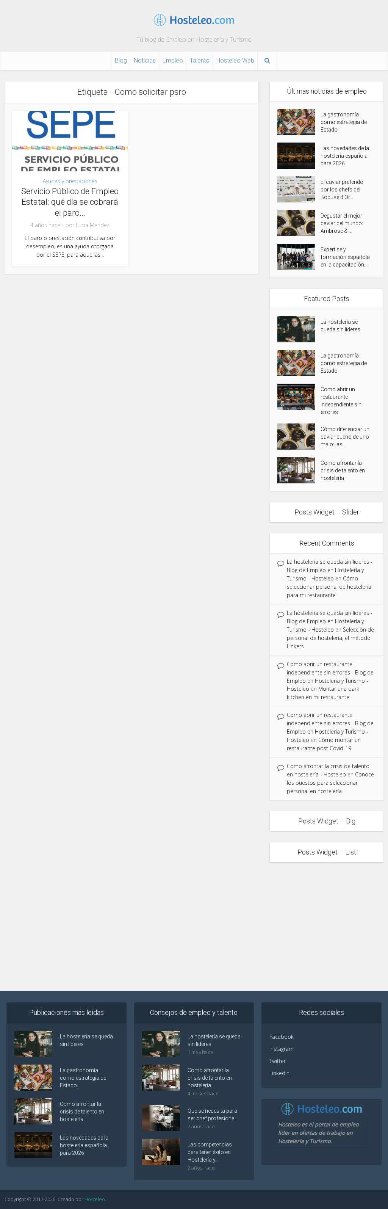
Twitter (277, 1061)
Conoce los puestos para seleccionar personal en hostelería (330, 783)
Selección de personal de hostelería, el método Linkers (330, 638)
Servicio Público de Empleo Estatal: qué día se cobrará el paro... (70, 202)
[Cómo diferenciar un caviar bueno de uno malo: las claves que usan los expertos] (299, 436)
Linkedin (279, 1073)
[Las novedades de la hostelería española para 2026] (299, 156)
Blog (121, 60)
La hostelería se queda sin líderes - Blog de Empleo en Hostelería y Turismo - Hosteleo (329, 570)
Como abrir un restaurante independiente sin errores (341, 400)
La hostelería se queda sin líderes (340, 325)
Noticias (145, 60)
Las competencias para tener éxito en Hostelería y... (210, 1152)
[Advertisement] (194, 926)
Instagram (281, 1048)
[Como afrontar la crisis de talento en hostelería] (299, 470)
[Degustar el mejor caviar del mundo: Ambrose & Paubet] (299, 223)
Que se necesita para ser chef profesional (212, 1114)
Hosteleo (94, 1199)
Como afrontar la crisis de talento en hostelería (343, 470)
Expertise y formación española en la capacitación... (345, 257)
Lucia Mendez (93, 225)
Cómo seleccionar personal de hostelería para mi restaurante (329, 587)
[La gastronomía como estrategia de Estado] (299, 122)
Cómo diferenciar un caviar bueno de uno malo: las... (345, 436)
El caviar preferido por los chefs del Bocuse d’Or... (342, 189)
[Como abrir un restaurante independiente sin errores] (299, 397)
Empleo (173, 60)
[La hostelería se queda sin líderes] (299, 329)
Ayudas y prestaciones (70, 181)
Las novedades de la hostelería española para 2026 (345, 155)
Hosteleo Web (235, 60)
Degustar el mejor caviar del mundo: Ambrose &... (342, 223)
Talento (200, 60)
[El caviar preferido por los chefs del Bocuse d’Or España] (299, 189)
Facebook (281, 1036)
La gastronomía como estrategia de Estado (344, 122)
